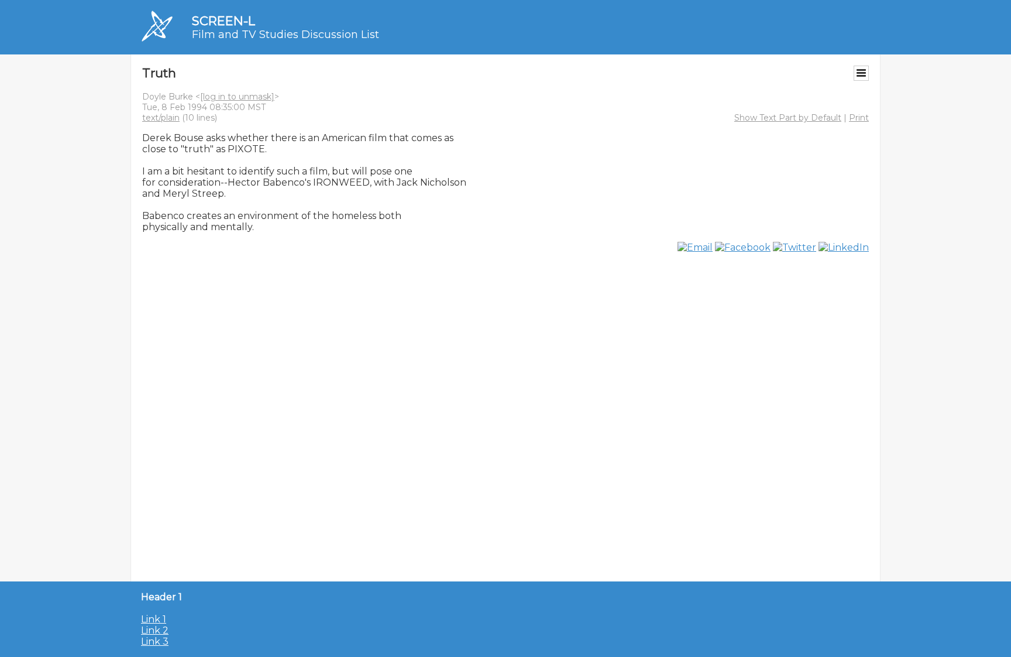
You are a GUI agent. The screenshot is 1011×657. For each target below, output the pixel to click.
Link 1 (153, 619)
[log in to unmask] (237, 96)
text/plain (161, 117)
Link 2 (154, 630)
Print (859, 117)
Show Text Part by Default (787, 117)
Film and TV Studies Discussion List (285, 34)
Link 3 (154, 641)
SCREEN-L (223, 20)
